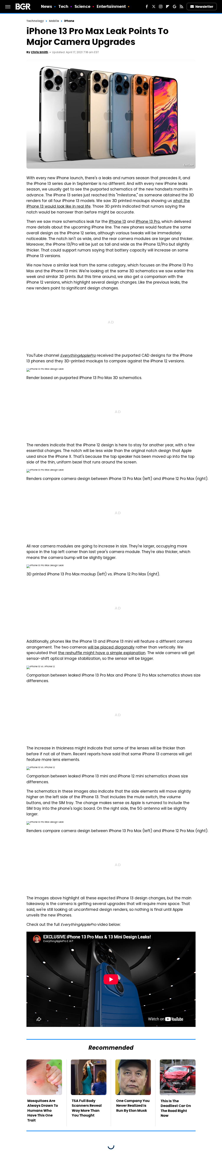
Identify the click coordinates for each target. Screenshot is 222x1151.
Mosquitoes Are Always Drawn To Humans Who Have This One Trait (42, 1110)
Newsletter (204, 7)
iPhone (69, 21)
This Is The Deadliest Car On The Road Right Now (176, 1108)
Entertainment (111, 6)
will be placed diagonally (111, 648)
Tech (63, 6)
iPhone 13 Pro (148, 222)
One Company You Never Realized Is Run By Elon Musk (133, 1105)
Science (82, 6)
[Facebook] (147, 6)
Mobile (54, 21)
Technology (35, 21)
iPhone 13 (117, 222)
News (46, 6)
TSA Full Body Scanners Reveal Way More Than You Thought (87, 1108)
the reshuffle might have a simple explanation (101, 653)
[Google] (174, 6)
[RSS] (181, 6)
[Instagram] (160, 6)
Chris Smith (39, 52)
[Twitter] (153, 6)
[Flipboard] (167, 6)
